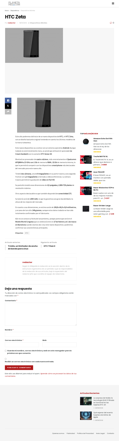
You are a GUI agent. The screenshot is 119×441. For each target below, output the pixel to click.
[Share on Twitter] (8, 106)
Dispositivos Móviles (28, 11)
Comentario (11, 300)
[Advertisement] (97, 111)
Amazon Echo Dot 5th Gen (102, 139)
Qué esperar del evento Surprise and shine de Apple (103, 414)
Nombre (9, 330)
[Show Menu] (113, 3)
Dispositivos (15, 11)
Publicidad (71, 433)
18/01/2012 (23, 23)
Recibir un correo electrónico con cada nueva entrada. (29, 361)
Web (44, 340)
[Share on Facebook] (8, 100)
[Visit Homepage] (14, 3)
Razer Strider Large (102, 205)
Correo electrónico (14, 340)
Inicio (7, 11)
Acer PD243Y (99, 172)
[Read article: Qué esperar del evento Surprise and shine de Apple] (86, 416)
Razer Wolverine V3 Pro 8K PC (103, 189)
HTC (26, 233)
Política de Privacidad (85, 433)
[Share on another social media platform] (8, 111)
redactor (11, 23)
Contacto (110, 433)
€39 (112, 214)
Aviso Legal (100, 433)
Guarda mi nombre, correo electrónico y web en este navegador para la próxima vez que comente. (39, 351)
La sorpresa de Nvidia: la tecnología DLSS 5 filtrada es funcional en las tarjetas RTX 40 (103, 401)
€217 (107, 198)
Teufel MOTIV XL (100, 156)
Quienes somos (58, 433)
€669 (104, 165)
